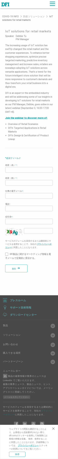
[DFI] (5, 4)
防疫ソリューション (34, 16)
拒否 (17, 454)
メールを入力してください (16, 397)
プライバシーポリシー (28, 445)
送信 (14, 269)
